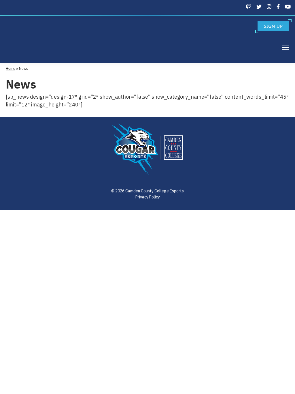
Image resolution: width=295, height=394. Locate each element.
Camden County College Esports (25, 40)
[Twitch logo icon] (248, 6)
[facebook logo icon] (278, 6)
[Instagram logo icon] (269, 6)
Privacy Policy (147, 197)
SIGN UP (273, 26)
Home (10, 69)
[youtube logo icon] (288, 6)
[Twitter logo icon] (259, 6)
